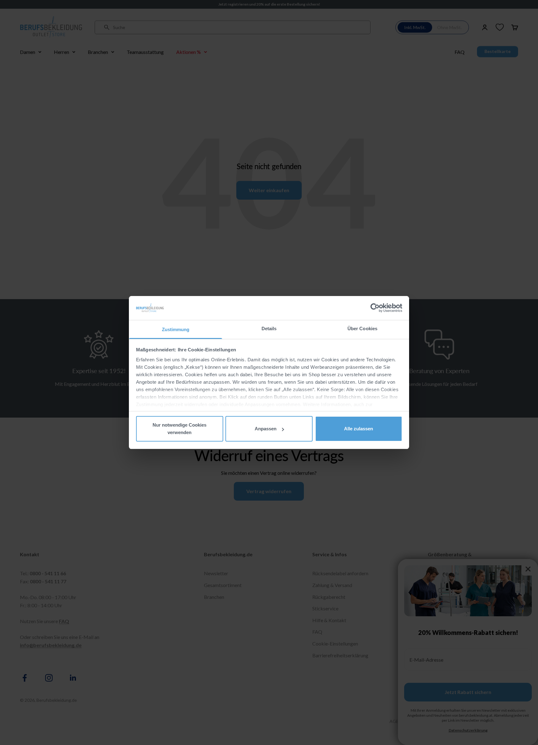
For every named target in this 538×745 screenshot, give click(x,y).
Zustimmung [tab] (176, 329)
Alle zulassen (358, 428)
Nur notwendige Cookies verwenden (179, 428)
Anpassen (265, 428)
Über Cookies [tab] (362, 328)
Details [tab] (269, 328)
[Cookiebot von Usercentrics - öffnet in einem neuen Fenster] (375, 307)
